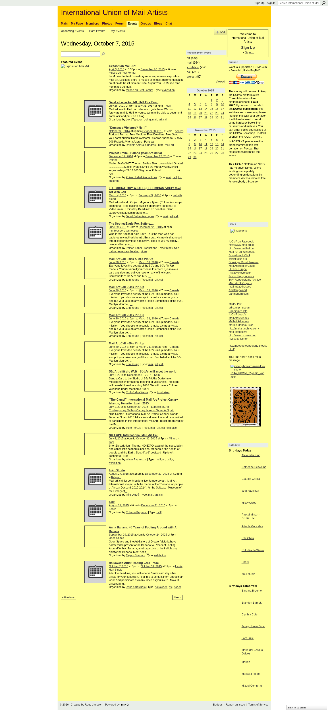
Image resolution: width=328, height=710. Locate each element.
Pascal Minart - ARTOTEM (251, 516)
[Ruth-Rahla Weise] (234, 554)
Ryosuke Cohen (238, 338)
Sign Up (259, 3)
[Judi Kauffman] (234, 494)
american (123, 251)
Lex (128, 119)
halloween (161, 587)
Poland (113, 159)
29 (211, 117)
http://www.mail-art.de (242, 244)
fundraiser (163, 392)
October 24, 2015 (156, 534)
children (114, 180)
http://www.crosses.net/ (242, 335)
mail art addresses (240, 286)
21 (206, 113)
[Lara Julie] (234, 642)
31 (222, 117)
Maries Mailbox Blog (241, 325)
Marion (246, 662)
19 (195, 113)
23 (216, 113)
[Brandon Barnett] (234, 606)
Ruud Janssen (93, 704)
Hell (168, 105)
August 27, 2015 (119, 473)
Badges (217, 704)
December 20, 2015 (153, 69)
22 (211, 113)
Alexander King (251, 455)
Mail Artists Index (239, 318)
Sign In (271, 3)
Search (324, 3)
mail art (169, 145)
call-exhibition (169, 427)
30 (216, 117)
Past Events (97, 31)
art (160, 119)
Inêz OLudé (117, 470)
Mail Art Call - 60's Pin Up (126, 287)
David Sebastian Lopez (140, 216)
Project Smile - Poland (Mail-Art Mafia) (135, 153)
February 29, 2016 (150, 195)
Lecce (112, 509)
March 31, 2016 (148, 262)
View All (220, 81)
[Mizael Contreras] (234, 689)
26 (195, 117)
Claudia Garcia (251, 478)
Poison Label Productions (141, 177)
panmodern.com (239, 293)
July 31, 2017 (146, 105)
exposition (168, 90)
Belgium (116, 477)
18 (189, 113)
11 (189, 108)
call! (112, 502)
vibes (144, 251)
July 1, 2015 (116, 375)
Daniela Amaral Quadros (141, 145)
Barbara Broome (252, 590)
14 (206, 108)
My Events (118, 31)
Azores (179, 131)
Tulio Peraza (133, 427)
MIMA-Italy (235, 304)
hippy (169, 248)
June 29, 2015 (117, 227)
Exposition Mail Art (122, 66)
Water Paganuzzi (136, 459)
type (176, 248)
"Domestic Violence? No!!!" (128, 127)
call (165, 119)
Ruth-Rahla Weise (137, 392)
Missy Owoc (249, 502)
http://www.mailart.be (241, 248)
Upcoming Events (72, 31)
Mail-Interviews (238, 331)
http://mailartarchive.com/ (244, 328)
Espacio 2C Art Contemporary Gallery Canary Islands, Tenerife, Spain (141, 408)
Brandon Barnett (252, 602)
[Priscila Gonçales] (234, 530)
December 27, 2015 (157, 473)
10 (222, 104)
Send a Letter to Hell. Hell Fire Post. (133, 102)
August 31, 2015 (119, 505)
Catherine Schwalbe (254, 467)
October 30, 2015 (152, 131)
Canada (174, 262)
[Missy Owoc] (234, 506)
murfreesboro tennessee (124, 230)
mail (154, 119)
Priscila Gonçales (252, 526)
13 (200, 108)
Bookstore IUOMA (239, 255)
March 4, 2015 (117, 195)
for (179, 177)
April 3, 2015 (116, 69)
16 (216, 108)
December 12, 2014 (121, 156)
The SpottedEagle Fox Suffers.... (131, 223)
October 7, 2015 (118, 566)
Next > (177, 597)
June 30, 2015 (117, 262)
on (141, 119)
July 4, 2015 (116, 438)
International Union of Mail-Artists (114, 12)
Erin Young (132, 279)
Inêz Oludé (132, 494)
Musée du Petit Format (122, 72)
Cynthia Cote (249, 614)
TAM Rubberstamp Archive (245, 279)
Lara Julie (248, 638)
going (147, 119)
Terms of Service (258, 704)
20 (200, 113)
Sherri (245, 562)
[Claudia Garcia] (234, 482)
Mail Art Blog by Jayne (242, 265)
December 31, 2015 (139, 375)
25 (189, 117)
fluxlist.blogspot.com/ (241, 276)
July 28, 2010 (117, 105)
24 (222, 113)
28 (206, 117)
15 (211, 108)
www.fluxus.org (238, 259)
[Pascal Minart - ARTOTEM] (234, 518)
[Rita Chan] (234, 542)
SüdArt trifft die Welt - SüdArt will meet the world (142, 371)
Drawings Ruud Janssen (244, 262)
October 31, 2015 (146, 438)
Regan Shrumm (135, 555)
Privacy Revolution (240, 272)
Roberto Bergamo (136, 512)
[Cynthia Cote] (234, 618)
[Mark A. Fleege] (234, 677)
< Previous (68, 597)
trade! (177, 587)
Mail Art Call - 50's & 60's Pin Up (131, 259)
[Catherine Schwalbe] (234, 471)
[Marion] (234, 665)
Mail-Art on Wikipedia (242, 251)
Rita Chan (248, 538)
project (191, 76)
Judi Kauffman (250, 490)
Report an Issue (235, 704)
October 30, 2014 (119, 131)
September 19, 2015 (121, 534)
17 (222, 108)
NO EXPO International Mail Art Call (133, 435)
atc (170, 587)
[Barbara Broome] (234, 594)
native (112, 251)
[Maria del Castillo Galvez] (234, 653)
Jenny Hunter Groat (253, 626)
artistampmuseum (239, 307)
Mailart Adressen (239, 321)
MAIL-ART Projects (240, 283)
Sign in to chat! (297, 707)
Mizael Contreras (252, 685)
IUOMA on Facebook (241, 241)
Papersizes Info (238, 311)
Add (222, 32)
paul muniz (248, 573)
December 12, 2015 (157, 156)
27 (200, 117)
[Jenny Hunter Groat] (234, 630)
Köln (157, 375)
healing (134, 251)
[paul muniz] (234, 577)
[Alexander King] (234, 459)
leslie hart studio (136, 587)
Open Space (116, 538)
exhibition (115, 463)
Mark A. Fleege (251, 673)
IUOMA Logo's (237, 314)
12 (195, 108)
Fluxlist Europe (238, 269)
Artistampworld (238, 290)
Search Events (104, 54)
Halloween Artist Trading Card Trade (134, 563)
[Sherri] (234, 566)
